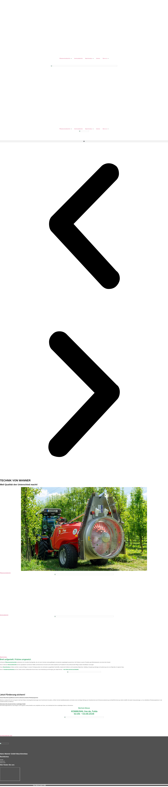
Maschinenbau (88, 58)
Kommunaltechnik (78, 58)
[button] (84, 141)
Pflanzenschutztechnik (64, 58)
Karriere (98, 58)
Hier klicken (63, 146)
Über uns (105, 58)
